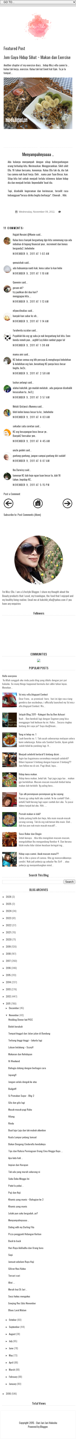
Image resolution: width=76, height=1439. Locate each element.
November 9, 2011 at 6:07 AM (31, 461)
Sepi (10, 1254)
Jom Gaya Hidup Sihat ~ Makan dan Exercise (37, 57)
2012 (8, 996)
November (14, 1015)
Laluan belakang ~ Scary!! (20, 1047)
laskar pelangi (20, 382)
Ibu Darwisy (18, 470)
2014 (8, 982)
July (11, 1341)
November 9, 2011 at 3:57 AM (31, 397)
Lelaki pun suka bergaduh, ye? (23, 1213)
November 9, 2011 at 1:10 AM (31, 273)
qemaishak (18, 263)
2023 (8, 918)
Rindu (11, 1123)
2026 (8, 896)
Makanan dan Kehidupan (20, 1054)
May (11, 1355)
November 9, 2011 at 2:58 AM (31, 373)
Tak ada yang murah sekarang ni (24, 1171)
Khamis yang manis (17, 1206)
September (14, 1327)
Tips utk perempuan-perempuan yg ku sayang (41, 794)
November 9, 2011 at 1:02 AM (31, 254)
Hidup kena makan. (28, 774)
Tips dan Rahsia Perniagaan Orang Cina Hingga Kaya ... (35, 1151)
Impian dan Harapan (18, 1165)
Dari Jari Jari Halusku (46, 1423)
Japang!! (12, 1075)
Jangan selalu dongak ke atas (22, 1082)
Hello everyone (9, 676)
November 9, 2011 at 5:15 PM (31, 485)
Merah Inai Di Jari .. (17, 1289)
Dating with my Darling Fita (21, 1227)
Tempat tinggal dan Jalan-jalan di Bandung (29, 1033)
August (12, 1334)
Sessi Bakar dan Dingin (30, 833)
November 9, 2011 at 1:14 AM (31, 321)
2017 (8, 960)
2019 (8, 946)
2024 (9, 911)
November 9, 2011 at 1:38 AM (31, 345)
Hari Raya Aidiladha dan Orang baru (25, 1248)
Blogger (44, 1427)
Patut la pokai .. (16, 1185)
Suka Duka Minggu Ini (18, 1178)
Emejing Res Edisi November (22, 1303)
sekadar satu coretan (23, 426)
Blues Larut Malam (17, 1310)
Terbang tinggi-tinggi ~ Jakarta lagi (25, 1040)
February (13, 1376)
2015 (8, 975)
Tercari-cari (14, 1275)
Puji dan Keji (14, 1192)
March (12, 1369)
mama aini (18, 354)
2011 (8, 1003)
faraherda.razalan (22, 330)
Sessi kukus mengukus (19, 1296)
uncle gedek (19, 450)
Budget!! (12, 1088)
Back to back (14, 1241)
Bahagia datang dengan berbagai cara (27, 1068)
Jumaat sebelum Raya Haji (21, 1261)
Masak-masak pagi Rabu (20, 1109)
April (11, 1362)
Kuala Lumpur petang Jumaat (22, 1137)
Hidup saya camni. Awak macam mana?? (39, 853)
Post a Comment (12, 494)
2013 (8, 989)
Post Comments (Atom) (29, 515)
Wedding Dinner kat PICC (20, 1019)
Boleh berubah (15, 1026)
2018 (8, 953)
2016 (8, 968)
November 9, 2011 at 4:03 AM (31, 417)
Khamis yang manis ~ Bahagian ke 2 (26, 1199)
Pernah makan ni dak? (30, 814)
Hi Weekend (14, 1061)
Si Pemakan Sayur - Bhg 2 (21, 1095)
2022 (9, 925)
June (11, 1348)
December (14, 1008)
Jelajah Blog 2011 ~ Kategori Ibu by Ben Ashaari (42, 714)
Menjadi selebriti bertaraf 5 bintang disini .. (40, 754)
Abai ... (11, 1282)
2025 (8, 903)
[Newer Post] (8, 507)
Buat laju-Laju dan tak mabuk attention (27, 1130)
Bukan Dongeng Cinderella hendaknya (27, 1144)
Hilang (11, 1116)
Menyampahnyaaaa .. (18, 1220)
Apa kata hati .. (15, 1158)
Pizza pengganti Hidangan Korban (24, 1234)
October (13, 1319)
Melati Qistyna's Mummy (25, 406)
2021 (8, 932)
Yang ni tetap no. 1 (27, 734)
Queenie (17, 282)
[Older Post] (67, 507)
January (12, 1383)
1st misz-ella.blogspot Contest (33, 694)
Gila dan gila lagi (16, 1102)
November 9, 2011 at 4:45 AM (31, 441)
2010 (8, 1393)
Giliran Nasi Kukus (17, 1268)
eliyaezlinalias (20, 311)
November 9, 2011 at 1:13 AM (31, 301)
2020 (9, 939)
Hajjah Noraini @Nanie (24, 234)
